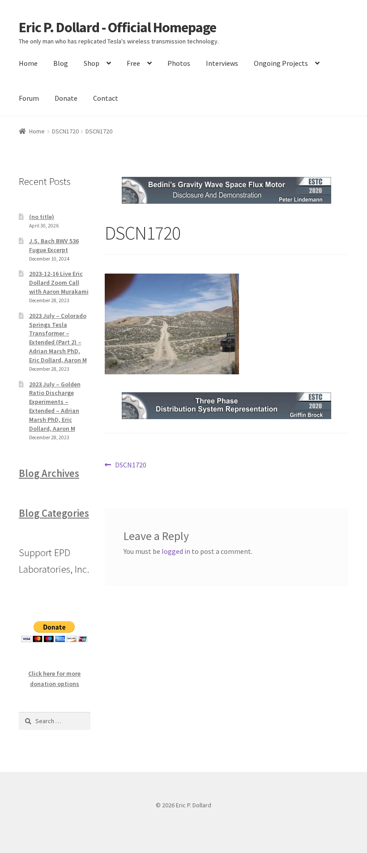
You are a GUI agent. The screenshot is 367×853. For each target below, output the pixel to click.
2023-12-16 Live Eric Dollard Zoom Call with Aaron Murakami (59, 283)
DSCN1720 (65, 131)
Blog (60, 63)
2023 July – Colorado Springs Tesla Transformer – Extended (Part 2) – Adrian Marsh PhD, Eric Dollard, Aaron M (58, 338)
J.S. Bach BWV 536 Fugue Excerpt (54, 245)
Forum (29, 98)
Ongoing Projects (281, 63)
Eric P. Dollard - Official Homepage (117, 27)
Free (133, 63)
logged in (176, 551)
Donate (66, 98)
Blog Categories (54, 513)
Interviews (222, 63)
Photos (178, 63)
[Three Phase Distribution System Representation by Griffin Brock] (226, 405)
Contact (105, 98)
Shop (91, 63)
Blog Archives (49, 473)
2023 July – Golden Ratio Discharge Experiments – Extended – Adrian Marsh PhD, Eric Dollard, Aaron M (55, 406)
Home (28, 63)
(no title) (41, 217)
